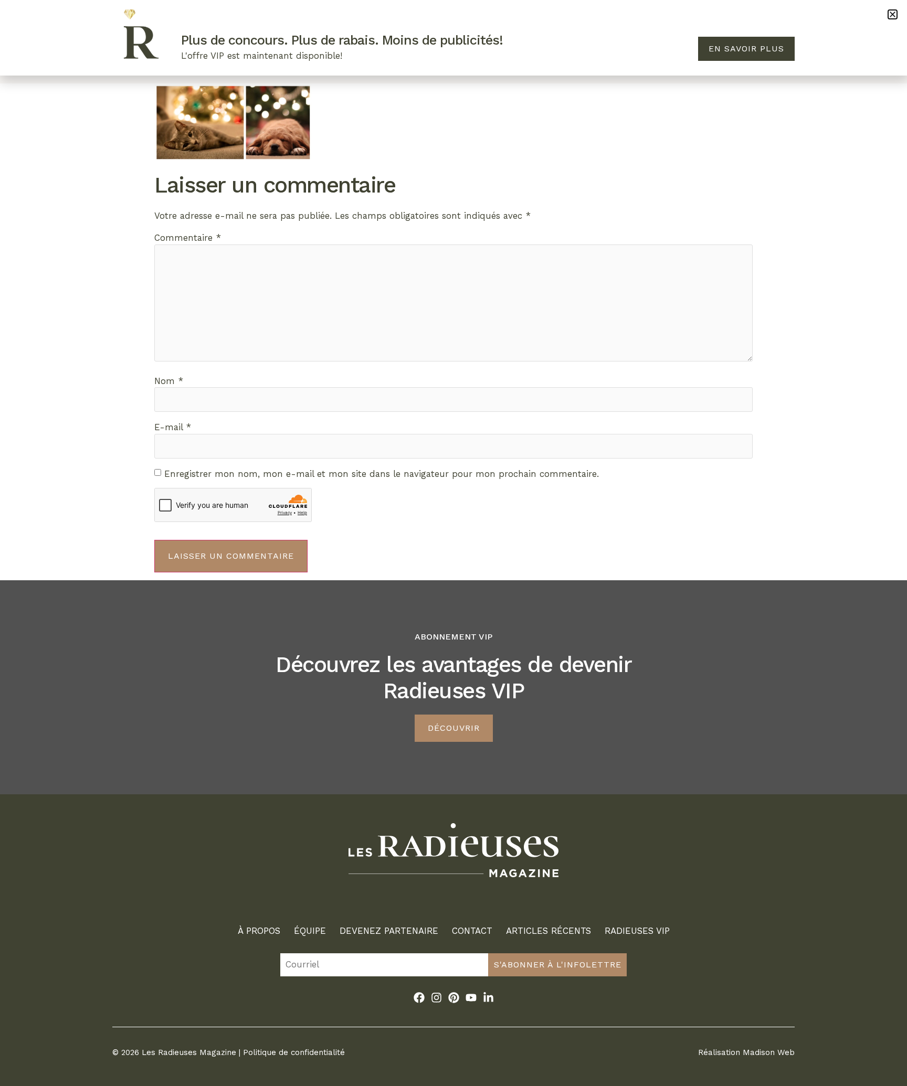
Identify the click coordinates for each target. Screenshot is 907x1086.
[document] (453, 543)
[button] (893, 14)
